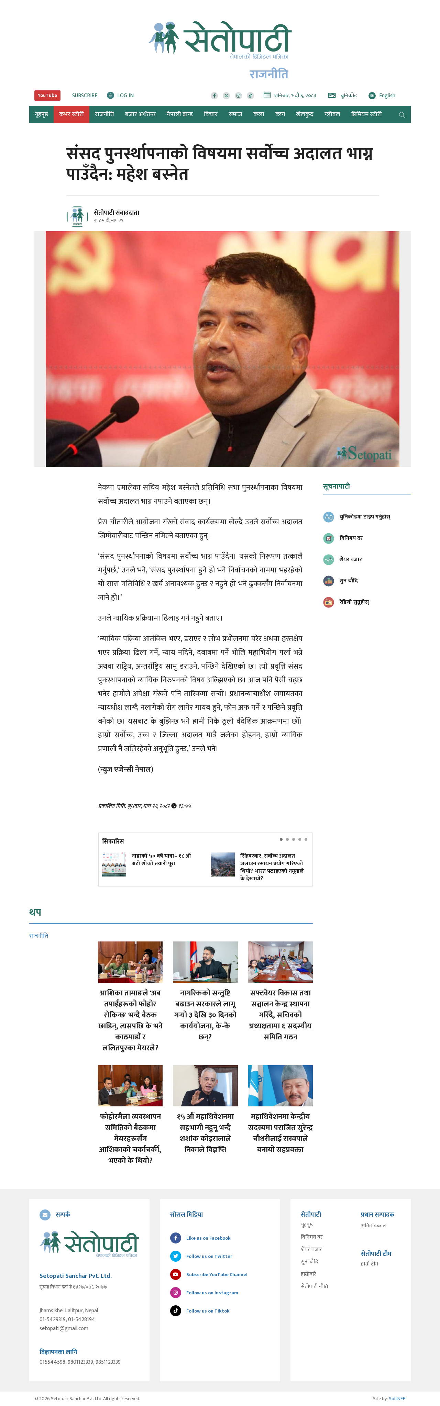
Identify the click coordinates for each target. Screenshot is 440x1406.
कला (258, 114)
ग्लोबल (332, 114)
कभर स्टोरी (71, 114)
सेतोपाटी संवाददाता (116, 213)
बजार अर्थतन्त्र (140, 114)
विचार (211, 114)
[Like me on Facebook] (80, 226)
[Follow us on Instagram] (238, 95)
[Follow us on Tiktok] (250, 95)
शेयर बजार (311, 1249)
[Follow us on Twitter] (226, 95)
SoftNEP (397, 1399)
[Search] (402, 114)
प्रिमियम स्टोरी (366, 114)
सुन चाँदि (309, 1262)
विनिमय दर (312, 1237)
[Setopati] (89, 1244)
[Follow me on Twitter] (86, 220)
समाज (235, 114)
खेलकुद (305, 114)
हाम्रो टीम (369, 1264)
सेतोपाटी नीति (314, 1286)
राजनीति (104, 114)
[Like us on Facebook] (214, 95)
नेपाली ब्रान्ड (180, 114)
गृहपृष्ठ (307, 1224)
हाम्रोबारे (308, 1274)
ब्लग (280, 114)
